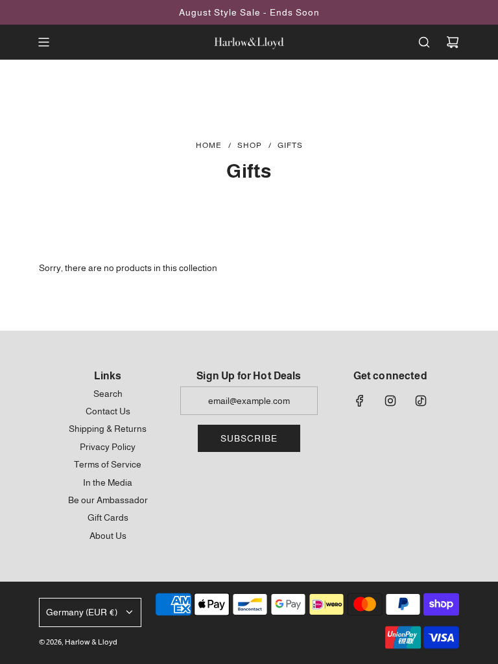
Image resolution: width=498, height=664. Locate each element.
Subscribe (249, 438)
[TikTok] (421, 400)
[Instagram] (390, 400)
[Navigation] (43, 42)
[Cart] (452, 42)
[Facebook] (360, 400)
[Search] (424, 42)
